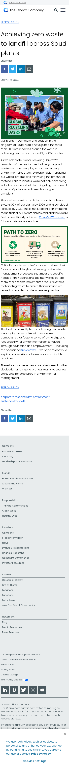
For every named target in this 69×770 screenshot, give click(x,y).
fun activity (29, 350)
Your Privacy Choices (12, 680)
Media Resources (12, 627)
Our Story (7, 456)
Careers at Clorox (12, 580)
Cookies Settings (9, 675)
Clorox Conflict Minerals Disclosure (18, 659)
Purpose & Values (12, 451)
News (5, 543)
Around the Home (12, 483)
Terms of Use (7, 664)
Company (8, 446)
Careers (6, 574)
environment (41, 397)
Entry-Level (8, 600)
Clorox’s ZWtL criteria (52, 217)
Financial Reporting (13, 553)
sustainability (9, 401)
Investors (7, 527)
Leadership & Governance (17, 461)
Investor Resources (13, 563)
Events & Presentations (15, 548)
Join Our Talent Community (18, 605)
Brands (6, 473)
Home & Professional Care (17, 478)
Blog (4, 622)
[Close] (65, 733)
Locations (7, 590)
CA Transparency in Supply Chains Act (22, 654)
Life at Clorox (9, 585)
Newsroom (8, 616)
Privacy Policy (8, 669)
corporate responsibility (16, 397)
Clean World (9, 510)
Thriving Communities (15, 505)
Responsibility (10, 22)
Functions (8, 595)
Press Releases (10, 632)
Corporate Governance (15, 558)
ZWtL (22, 401)
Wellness (7, 488)
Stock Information (12, 538)
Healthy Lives (9, 515)
